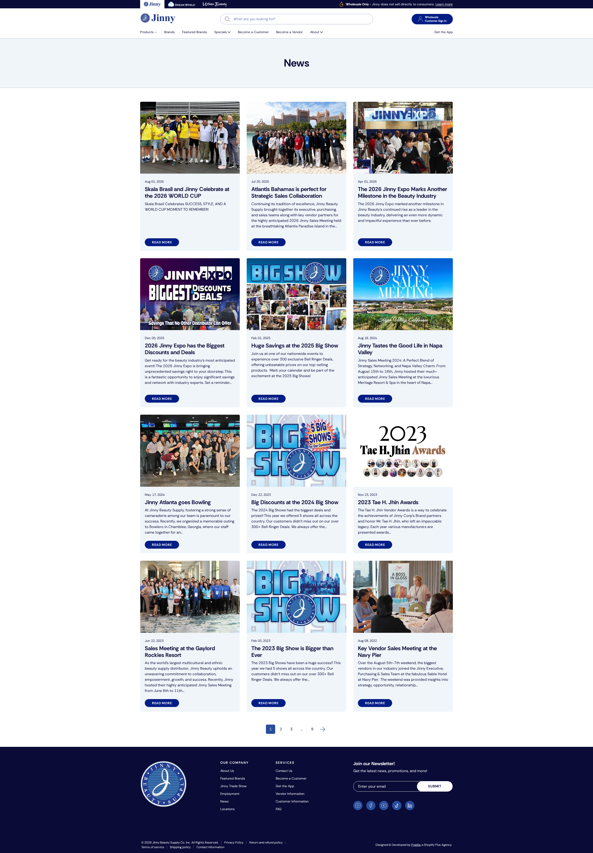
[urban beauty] (215, 4)
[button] (150, 32)
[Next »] (322, 729)
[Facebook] (370, 805)
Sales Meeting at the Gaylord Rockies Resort (180, 652)
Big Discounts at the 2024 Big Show (294, 502)
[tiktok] (396, 805)
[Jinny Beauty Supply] (158, 18)
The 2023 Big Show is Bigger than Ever (292, 652)
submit (435, 786)
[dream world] (181, 4)
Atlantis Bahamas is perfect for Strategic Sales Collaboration (288, 192)
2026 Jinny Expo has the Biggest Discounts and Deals (184, 349)
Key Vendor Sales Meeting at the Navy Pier (397, 652)
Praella (415, 845)
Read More (162, 242)
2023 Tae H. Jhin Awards (388, 502)
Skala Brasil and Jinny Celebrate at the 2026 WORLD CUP (187, 192)
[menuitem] (150, 32)
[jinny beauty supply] (152, 4)
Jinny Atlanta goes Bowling (178, 502)
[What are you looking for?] (227, 19)
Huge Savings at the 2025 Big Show (294, 345)
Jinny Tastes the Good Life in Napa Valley (400, 349)
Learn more (444, 4)
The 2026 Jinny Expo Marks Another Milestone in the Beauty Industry (402, 192)
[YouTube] (383, 805)
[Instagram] (358, 805)
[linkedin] (409, 805)
